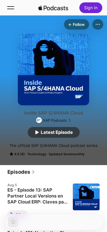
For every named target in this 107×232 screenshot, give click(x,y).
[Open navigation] (10, 7)
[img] (53, 8)
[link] (21, 172)
